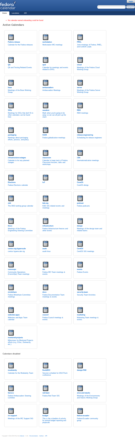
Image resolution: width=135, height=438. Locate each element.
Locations (15, 13)
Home (4, 13)
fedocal (22, 436)
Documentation (34, 436)
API (25, 13)
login (131, 1)
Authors (41, 436)
